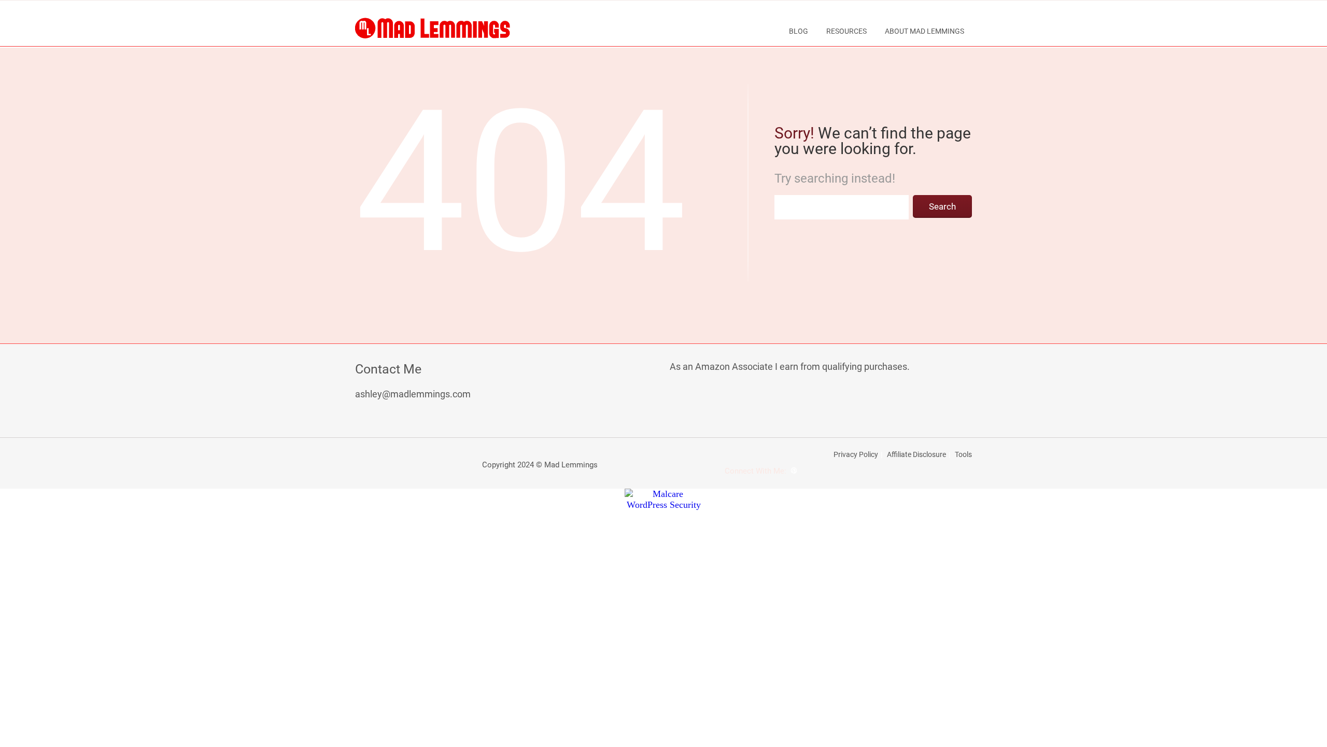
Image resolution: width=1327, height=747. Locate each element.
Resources (846, 31)
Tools (963, 454)
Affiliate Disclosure (916, 454)
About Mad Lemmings (924, 31)
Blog (798, 31)
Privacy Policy (856, 454)
